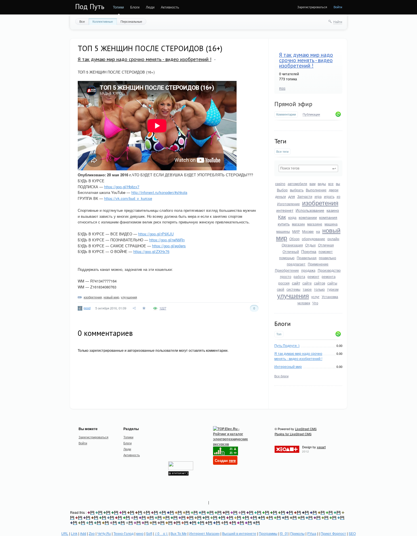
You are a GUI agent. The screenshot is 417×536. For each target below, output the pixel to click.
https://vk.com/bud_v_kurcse (128, 198)
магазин (298, 223)
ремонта (329, 276)
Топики (118, 7)
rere (232, 460)
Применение (318, 263)
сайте (307, 282)
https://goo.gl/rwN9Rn (167, 239)
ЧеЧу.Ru (104, 533)
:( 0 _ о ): (161, 533)
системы (293, 289)
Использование (310, 210)
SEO (352, 533)
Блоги (135, 7)
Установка (330, 296)
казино (333, 210)
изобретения (320, 202)
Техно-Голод (123, 533)
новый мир (111, 297)
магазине (314, 223)
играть (329, 196)
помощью (286, 257)
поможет (326, 251)
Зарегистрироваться (312, 7)
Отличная (326, 244)
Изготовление (288, 203)
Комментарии (286, 114)
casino (280, 183)
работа (299, 276)
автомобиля (297, 183)
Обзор (294, 238)
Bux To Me (178, 533)
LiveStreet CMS (306, 428)
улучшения (293, 295)
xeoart (321, 447)
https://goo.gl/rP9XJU (156, 233)
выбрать (297, 189)
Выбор (282, 189)
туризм (332, 289)
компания (328, 217)
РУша (311, 533)
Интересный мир (288, 366)
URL (64, 533)
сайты (332, 282)
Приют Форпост (333, 533)
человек (303, 302)
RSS (282, 88)
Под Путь (89, 6)
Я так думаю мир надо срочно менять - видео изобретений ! (306, 60)
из (338, 196)
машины (283, 231)
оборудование (313, 238)
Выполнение (316, 189)
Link (74, 533)
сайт (296, 283)
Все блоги (281, 376)
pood (87, 307)
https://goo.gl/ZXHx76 (151, 251)
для (291, 196)
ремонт (313, 276)
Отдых (310, 244)
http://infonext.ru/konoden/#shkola (159, 192)
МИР (296, 231)
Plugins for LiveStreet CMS (293, 434)
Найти (337, 21)
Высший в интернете (239, 533)
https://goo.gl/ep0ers (169, 245)
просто (285, 276)
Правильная (307, 257)
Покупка (308, 251)
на (318, 231)
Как (282, 216)
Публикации (311, 114)
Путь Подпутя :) (287, 345)
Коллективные (102, 21)
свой (280, 289)
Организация (292, 244)
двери (333, 189)
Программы (268, 533)
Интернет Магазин (204, 533)
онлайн (333, 238)
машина (331, 223)
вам (312, 183)
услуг (315, 296)
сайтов (319, 282)
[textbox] (308, 168)
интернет (284, 210)
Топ (278, 334)
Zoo (92, 533)
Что (315, 302)
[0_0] (284, 533)
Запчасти (304, 196)
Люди (150, 7)
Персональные (131, 21)
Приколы (297, 533)
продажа (308, 270)
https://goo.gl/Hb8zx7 (121, 186)
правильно (327, 257)
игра (318, 196)
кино (140, 533)
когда (292, 217)
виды (322, 183)
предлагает (296, 263)
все (331, 183)
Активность (170, 7)
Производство (329, 270)
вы (338, 183)
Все (82, 21)
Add (83, 533)
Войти (338, 7)
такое (307, 289)
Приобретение (287, 270)
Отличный (291, 251)
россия (284, 282)
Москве (308, 231)
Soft (149, 533)
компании (308, 217)
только (319, 289)
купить (284, 224)
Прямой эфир (293, 104)
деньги (280, 196)
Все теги (282, 151)
